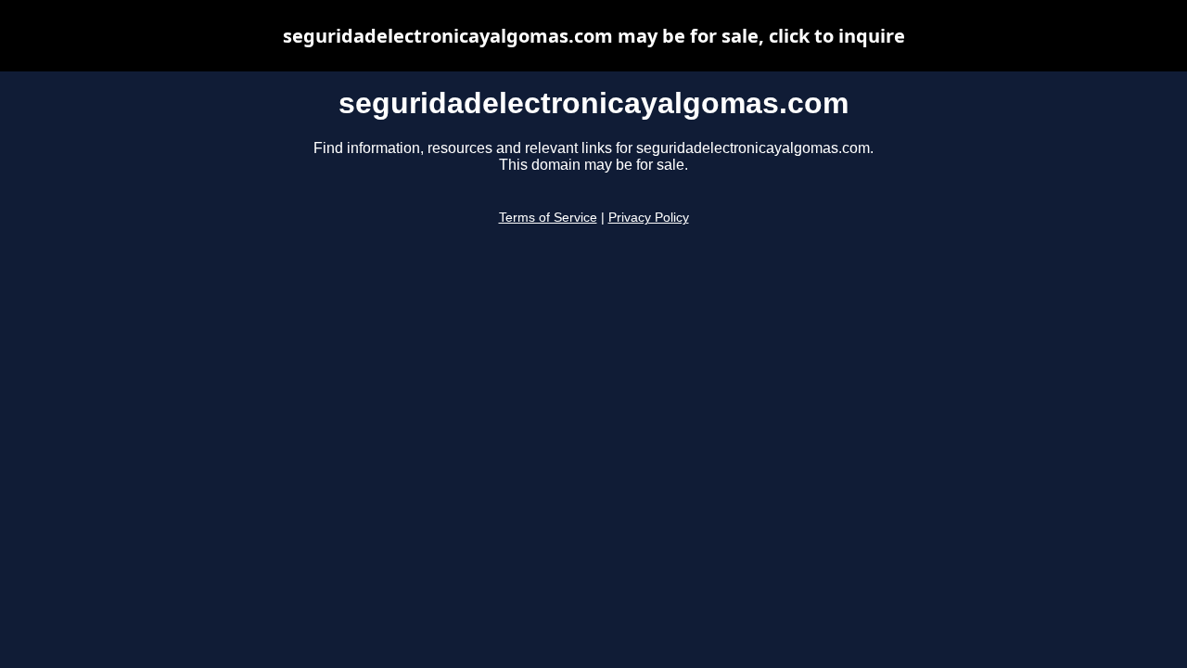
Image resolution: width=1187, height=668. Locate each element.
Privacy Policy (648, 218)
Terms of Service (548, 218)
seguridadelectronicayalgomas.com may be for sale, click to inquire (594, 35)
